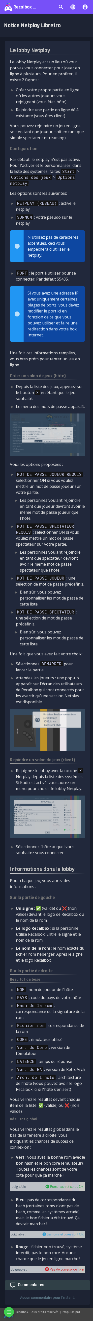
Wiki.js (8, 1317)
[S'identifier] (85, 7)
